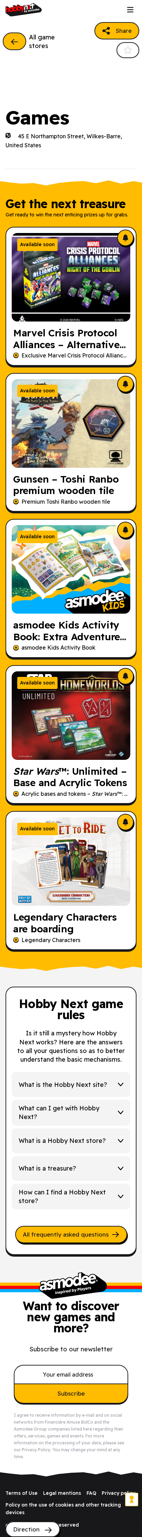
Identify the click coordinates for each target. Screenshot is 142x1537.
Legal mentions (62, 1493)
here (87, 1429)
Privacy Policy (36, 1449)
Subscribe (71, 1393)
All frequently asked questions (66, 1234)
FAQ (91, 1493)
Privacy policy (118, 1493)
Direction (27, 1529)
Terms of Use (22, 1493)
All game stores (42, 41)
